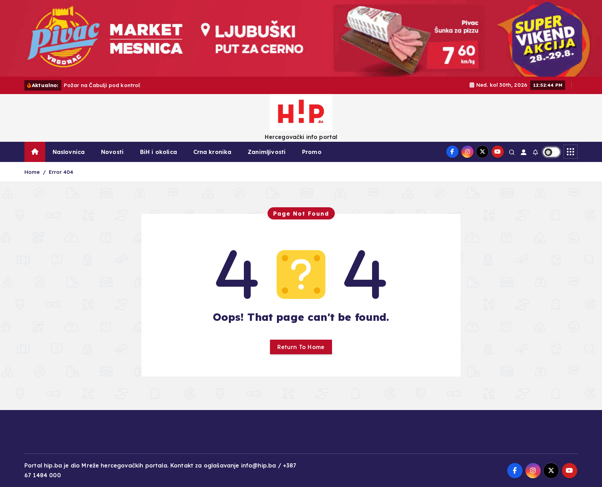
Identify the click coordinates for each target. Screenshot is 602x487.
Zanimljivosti (267, 151)
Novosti (112, 151)
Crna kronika (212, 151)
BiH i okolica (158, 151)
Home (32, 172)
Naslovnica (69, 151)
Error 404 (61, 172)
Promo (312, 151)
